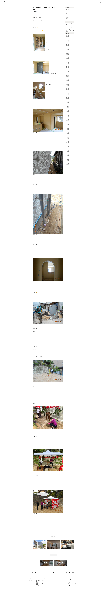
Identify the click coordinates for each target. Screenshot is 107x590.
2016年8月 (67, 152)
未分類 (67, 19)
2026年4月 (67, 35)
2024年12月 (67, 50)
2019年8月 (67, 111)
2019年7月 (67, 112)
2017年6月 (67, 142)
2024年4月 (67, 59)
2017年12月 (67, 134)
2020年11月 (67, 92)
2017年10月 (67, 137)
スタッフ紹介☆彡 (68, 29)
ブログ (37, 11)
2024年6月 (67, 57)
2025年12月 (67, 39)
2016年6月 (67, 155)
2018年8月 (67, 124)
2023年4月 (67, 71)
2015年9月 (67, 165)
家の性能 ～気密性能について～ (70, 27)
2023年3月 (67, 72)
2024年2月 (67, 62)
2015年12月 (67, 163)
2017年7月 (67, 141)
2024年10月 (67, 53)
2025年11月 (67, 40)
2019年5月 (67, 115)
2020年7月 (67, 97)
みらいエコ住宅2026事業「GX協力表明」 (70, 24)
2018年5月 (67, 128)
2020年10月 (67, 93)
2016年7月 (67, 154)
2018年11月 (67, 121)
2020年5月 (67, 99)
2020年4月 (67, 101)
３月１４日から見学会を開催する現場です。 (70, 31)
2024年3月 (67, 61)
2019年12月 (67, 106)
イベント (67, 10)
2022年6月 (67, 81)
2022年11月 (67, 76)
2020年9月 (67, 94)
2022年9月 (67, 79)
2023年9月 (67, 67)
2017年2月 (67, 147)
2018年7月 (67, 125)
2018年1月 (67, 133)
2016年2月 (67, 160)
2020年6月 (67, 98)
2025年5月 (67, 46)
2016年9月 (67, 151)
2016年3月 (67, 159)
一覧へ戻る (53, 555)
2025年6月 (67, 45)
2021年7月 (67, 85)
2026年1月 (67, 37)
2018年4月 (67, 129)
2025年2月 (67, 48)
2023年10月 (67, 66)
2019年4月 (67, 116)
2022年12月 (67, 75)
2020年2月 (67, 103)
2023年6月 (67, 70)
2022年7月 (67, 80)
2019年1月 (67, 119)
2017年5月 (67, 143)
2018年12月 (67, 120)
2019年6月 (67, 114)
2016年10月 (67, 150)
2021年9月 (67, 84)
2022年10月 (67, 77)
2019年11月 (67, 107)
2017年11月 (67, 136)
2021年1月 (67, 89)
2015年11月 (67, 164)
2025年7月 (67, 44)
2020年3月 (67, 102)
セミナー (67, 14)
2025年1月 (67, 49)
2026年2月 (67, 36)
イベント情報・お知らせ (69, 12)
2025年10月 (67, 41)
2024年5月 (67, 58)
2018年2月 (67, 132)
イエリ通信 (67, 9)
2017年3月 (67, 146)
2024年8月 (67, 54)
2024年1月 (67, 63)
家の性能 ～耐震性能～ (69, 25)
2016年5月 (67, 156)
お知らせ (67, 13)
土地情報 (67, 18)
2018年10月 (67, 123)
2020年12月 (67, 90)
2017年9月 (67, 138)
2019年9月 (67, 110)
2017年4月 (67, 145)
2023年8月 (67, 68)
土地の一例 (67, 17)
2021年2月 (67, 88)
